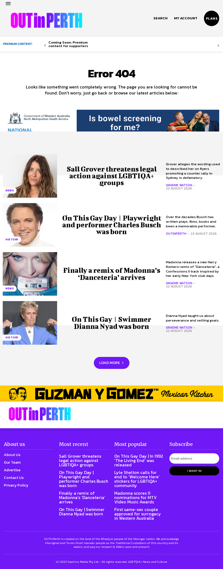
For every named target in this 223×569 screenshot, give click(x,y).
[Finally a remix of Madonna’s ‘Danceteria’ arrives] (30, 274)
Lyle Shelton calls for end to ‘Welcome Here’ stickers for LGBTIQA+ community (137, 479)
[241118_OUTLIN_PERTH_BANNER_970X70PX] (111, 394)
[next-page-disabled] (218, 45)
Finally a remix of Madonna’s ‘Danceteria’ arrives (111, 273)
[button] (160, 18)
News (9, 190)
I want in (194, 471)
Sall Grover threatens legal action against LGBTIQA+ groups (112, 175)
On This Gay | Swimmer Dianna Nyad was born (111, 322)
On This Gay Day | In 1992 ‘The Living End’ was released (138, 460)
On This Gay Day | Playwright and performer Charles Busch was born (111, 224)
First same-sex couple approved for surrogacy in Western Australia (137, 513)
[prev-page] (45, 45)
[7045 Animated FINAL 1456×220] (111, 126)
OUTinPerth (176, 233)
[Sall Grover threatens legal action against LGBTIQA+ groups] (30, 176)
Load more (109, 363)
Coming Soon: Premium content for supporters (68, 44)
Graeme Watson (179, 185)
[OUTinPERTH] (46, 20)
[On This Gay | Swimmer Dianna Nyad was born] (30, 323)
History (11, 239)
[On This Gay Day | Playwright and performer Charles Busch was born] (30, 225)
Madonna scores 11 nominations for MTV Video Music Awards (135, 497)
